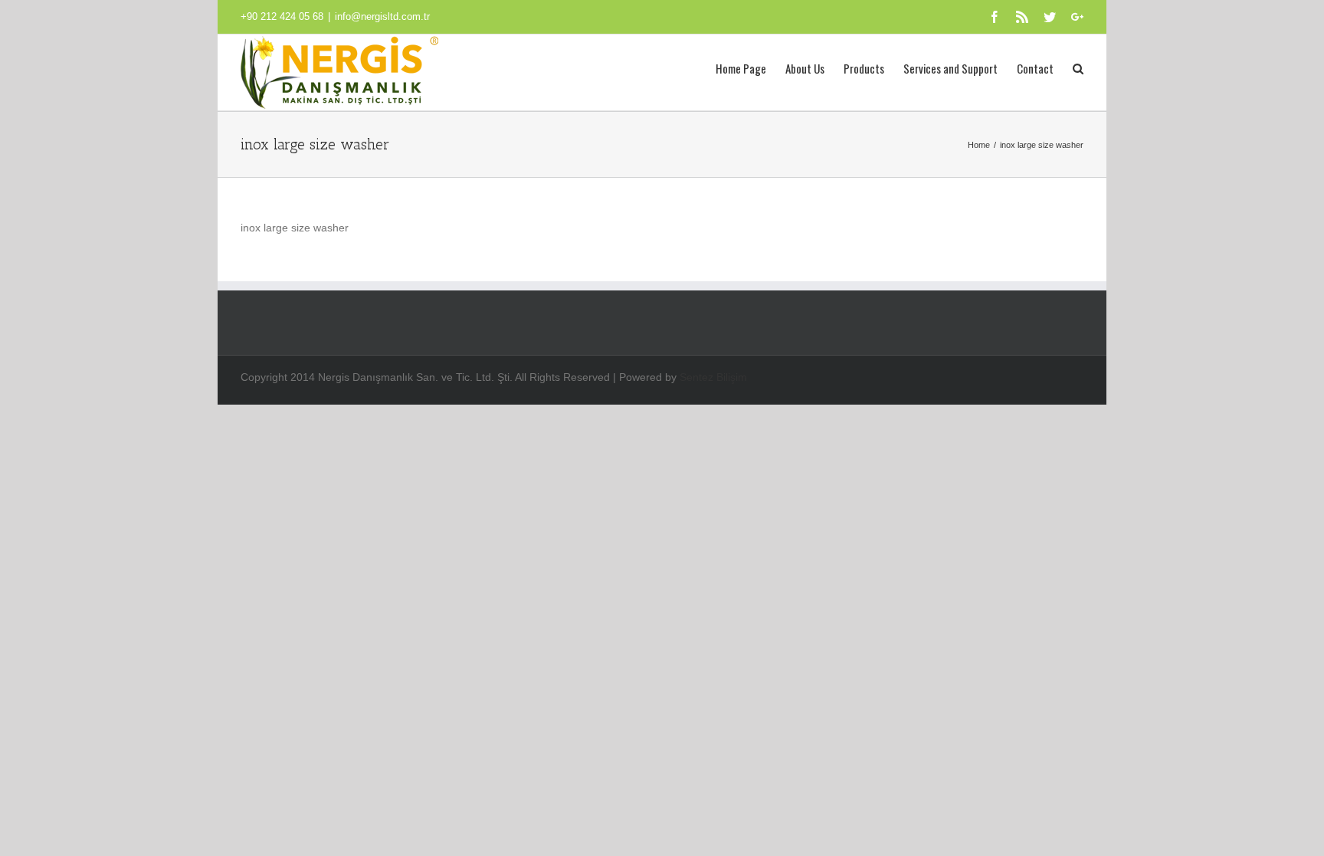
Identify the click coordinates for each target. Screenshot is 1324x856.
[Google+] (1077, 17)
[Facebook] (994, 17)
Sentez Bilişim (713, 377)
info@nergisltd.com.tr (382, 16)
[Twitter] (1050, 17)
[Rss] (1022, 17)
